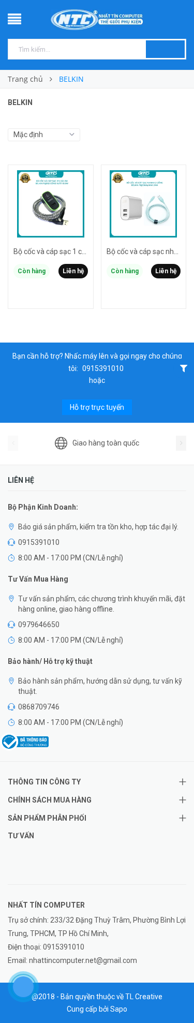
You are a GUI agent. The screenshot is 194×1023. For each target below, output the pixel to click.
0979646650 (38, 624)
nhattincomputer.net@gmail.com (83, 960)
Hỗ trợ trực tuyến (97, 407)
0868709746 (38, 707)
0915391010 (103, 368)
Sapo (118, 1009)
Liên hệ (73, 271)
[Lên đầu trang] (173, 992)
